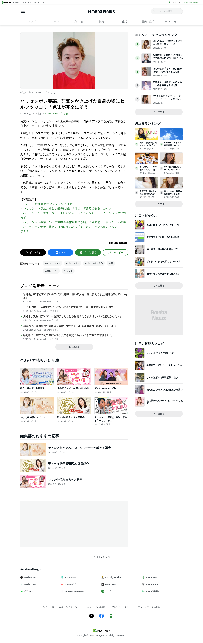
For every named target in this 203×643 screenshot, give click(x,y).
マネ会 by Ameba (113, 577)
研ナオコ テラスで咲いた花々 (161, 352)
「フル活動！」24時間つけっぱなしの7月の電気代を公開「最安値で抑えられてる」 (71, 307)
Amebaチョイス (31, 577)
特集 (101, 21)
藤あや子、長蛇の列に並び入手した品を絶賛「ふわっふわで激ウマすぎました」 (69, 335)
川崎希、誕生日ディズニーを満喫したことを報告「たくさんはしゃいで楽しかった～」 (72, 316)
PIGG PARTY (110, 584)
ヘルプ (88, 607)
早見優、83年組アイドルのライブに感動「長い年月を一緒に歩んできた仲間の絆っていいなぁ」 (75, 296)
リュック (68, 270)
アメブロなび (110, 591)
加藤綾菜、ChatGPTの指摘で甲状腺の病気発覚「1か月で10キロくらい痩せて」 (167, 57)
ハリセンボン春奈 (94, 263)
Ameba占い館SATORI (74, 591)
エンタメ (55, 21)
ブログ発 (78, 21)
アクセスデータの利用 (149, 607)
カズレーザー (51, 270)
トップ (32, 21)
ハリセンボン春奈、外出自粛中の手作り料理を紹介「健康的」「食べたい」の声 (74, 222)
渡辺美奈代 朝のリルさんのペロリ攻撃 (165, 401)
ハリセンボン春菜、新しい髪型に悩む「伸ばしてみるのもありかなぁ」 (69, 208)
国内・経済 (148, 21)
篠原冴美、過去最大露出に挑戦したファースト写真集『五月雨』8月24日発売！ (148, 195)
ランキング (171, 21)
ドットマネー (70, 577)
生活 (124, 21)
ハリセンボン (72, 263)
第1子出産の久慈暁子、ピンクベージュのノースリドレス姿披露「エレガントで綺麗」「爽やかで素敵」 (167, 100)
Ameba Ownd (30, 584)
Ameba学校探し (153, 591)
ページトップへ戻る (101, 557)
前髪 (110, 263)
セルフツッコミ (52, 263)
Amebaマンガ (152, 584)
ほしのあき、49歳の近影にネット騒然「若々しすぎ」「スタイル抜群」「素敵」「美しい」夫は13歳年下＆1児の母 (167, 45)
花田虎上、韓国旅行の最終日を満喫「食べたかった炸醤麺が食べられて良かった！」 (71, 326)
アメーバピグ (70, 584)
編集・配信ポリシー (69, 607)
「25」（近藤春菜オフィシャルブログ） (49, 204)
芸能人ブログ (176, 2)
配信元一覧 (48, 607)
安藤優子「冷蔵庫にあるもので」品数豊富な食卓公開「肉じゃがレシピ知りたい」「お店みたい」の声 (167, 87)
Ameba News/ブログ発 (56, 113)
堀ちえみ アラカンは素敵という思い (165, 389)
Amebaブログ (152, 577)
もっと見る (74, 346)
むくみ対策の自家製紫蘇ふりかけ (163, 377)
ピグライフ (28, 591)
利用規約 (100, 607)
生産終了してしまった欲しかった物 (164, 365)
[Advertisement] (49, 523)
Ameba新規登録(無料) (192, 2)
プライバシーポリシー (122, 607)
